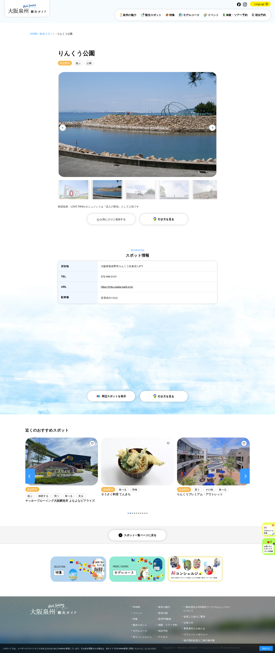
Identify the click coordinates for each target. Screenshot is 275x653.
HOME (34, 33)
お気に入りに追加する (112, 219)
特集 (172, 15)
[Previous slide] (63, 127)
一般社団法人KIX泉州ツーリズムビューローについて (207, 608)
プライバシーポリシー (196, 634)
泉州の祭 (163, 613)
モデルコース (191, 15)
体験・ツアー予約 (237, 15)
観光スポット (153, 15)
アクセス (163, 636)
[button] (128, 513)
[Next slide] (212, 127)
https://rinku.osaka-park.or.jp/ (117, 287)
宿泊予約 (260, 15)
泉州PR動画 (164, 618)
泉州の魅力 (129, 15)
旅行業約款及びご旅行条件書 (199, 640)
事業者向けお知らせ (194, 628)
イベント (213, 15)
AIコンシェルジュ (142, 636)
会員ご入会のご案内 (194, 616)
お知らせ (188, 622)
